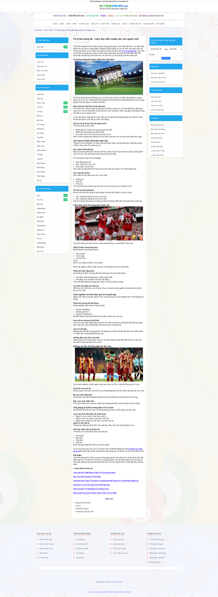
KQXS (103, 16)
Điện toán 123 (42, 66)
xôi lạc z (90, 592)
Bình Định (40, 221)
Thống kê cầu (135, 24)
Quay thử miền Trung (158, 77)
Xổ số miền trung (44, 189)
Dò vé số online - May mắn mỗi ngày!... (163, 41)
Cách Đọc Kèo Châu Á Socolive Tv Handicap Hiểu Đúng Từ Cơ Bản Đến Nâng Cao (106, 481)
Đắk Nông (40, 247)
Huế (38, 195)
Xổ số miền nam (43, 87)
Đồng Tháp (41, 103)
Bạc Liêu (40, 120)
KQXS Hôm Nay (60, 16)
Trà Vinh (40, 154)
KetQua (111, 16)
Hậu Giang (41, 167)
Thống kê (115, 24)
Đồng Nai (40, 129)
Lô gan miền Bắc (157, 146)
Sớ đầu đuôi (149, 24)
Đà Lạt (39, 180)
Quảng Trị (40, 230)
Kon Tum (40, 251)
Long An (40, 159)
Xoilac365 (118, 592)
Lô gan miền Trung (157, 151)
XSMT (75, 24)
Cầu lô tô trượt (156, 101)
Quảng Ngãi (41, 243)
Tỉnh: (166, 49)
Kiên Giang (41, 172)
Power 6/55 (41, 79)
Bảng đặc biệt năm (157, 133)
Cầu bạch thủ (155, 97)
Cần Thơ (40, 99)
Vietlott (95, 24)
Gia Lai (39, 238)
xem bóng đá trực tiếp (104, 592)
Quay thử (105, 24)
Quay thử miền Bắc (158, 73)
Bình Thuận (41, 142)
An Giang (40, 133)
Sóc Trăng (40, 124)
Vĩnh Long (40, 146)
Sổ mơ (124, 24)
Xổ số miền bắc (43, 40)
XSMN (68, 24)
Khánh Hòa (41, 213)
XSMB (61, 24)
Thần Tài (40, 62)
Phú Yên (40, 200)
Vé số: (152, 55)
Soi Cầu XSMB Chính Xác (127, 16)
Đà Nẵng (40, 217)
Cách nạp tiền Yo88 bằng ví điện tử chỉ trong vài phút (94, 472)
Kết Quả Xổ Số (116, 582)
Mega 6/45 (41, 75)
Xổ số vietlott (42, 55)
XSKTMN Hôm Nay (76, 16)
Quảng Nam (41, 208)
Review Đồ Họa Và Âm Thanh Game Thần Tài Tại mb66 (94, 493)
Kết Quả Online (92, 16)
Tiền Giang (41, 176)
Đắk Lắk (40, 204)
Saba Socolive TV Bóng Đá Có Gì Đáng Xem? (91, 489)
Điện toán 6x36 (42, 71)
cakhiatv (126, 592)
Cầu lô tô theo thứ (157, 110)
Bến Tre (40, 116)
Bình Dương (41, 150)
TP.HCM (40, 107)
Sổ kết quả (84, 24)
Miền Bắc (40, 47)
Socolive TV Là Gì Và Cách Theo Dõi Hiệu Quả (91, 485)
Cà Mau (40, 111)
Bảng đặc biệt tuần (83, 503)
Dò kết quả (166, 58)
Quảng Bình (41, 225)
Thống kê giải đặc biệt (84, 512)
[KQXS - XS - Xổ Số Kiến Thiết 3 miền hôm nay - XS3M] (109, 7)
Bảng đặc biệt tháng (158, 129)
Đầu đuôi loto (155, 142)
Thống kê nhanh (157, 138)
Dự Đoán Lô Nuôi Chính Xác (151, 16)
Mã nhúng (160, 24)
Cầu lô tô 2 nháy (157, 105)
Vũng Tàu (40, 94)
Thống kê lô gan (82, 509)
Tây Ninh (40, 137)
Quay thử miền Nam (158, 82)
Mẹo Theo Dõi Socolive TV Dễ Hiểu (87, 477)
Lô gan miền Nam (157, 155)
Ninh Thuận (41, 234)
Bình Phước (41, 163)
